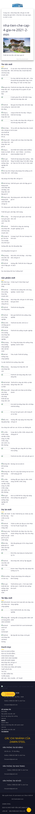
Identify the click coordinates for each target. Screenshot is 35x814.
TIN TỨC (3, 671)
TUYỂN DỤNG (5, 676)
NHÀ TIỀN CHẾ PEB (7, 665)
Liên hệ (3, 718)
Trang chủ (6, 13)
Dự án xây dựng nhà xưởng (9, 716)
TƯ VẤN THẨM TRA (7, 674)
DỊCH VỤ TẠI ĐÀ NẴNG (8, 653)
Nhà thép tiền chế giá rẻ (9, 662)
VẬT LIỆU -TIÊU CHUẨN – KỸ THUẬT (12, 678)
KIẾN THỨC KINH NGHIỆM (9, 658)
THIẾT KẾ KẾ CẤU (6, 669)
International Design (7, 656)
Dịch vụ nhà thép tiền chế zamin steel (12, 725)
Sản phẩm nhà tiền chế (8, 714)
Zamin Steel (4, 722)
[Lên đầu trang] (29, 810)
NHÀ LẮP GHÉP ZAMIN (8, 660)
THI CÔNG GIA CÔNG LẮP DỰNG (11, 667)
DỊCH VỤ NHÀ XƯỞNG (8, 651)
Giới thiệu (4, 711)
